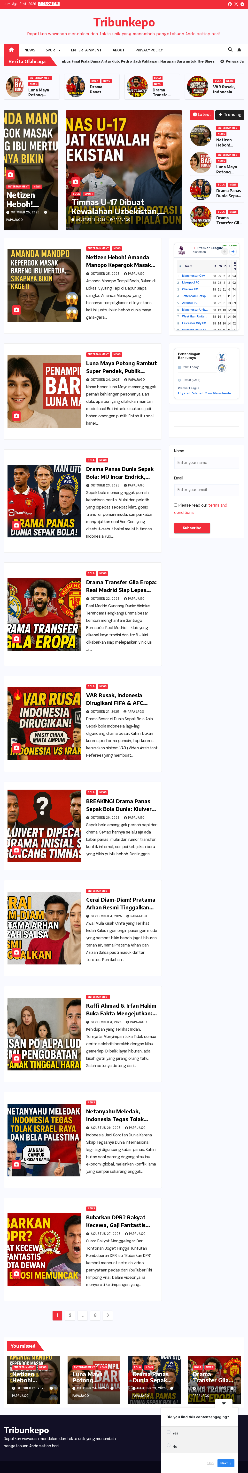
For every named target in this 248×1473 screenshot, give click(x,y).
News (29, 50)
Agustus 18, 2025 (91, 220)
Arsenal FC (190, 303)
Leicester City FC (194, 323)
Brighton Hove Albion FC (195, 330)
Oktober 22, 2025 (106, 599)
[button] (230, 50)
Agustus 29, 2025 (106, 1128)
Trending (232, 115)
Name (179, 451)
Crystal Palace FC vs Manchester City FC (211, 393)
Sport (52, 50)
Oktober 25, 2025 (26, 212)
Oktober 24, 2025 (106, 380)
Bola (155, 81)
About (119, 50)
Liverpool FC (191, 282)
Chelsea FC (190, 289)
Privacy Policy (149, 50)
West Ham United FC (195, 316)
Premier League (210, 248)
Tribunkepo (124, 22)
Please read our (200, 509)
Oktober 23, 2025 (106, 485)
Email (178, 478)
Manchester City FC (195, 275)
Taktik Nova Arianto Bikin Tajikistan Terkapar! (119, 206)
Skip (210, 1463)
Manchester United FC (195, 309)
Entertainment (86, 50)
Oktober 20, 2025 (106, 818)
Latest (204, 115)
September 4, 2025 (107, 916)
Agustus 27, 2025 (106, 1234)
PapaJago (122, 220)
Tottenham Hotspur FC (195, 296)
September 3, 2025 (107, 1022)
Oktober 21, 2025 (105, 712)
